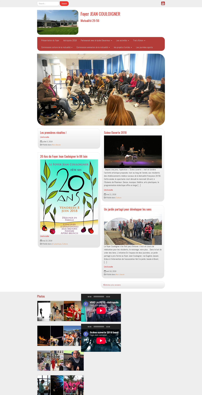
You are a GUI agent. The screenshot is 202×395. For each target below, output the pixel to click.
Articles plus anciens (113, 285)
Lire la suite (44, 137)
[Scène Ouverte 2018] (133, 151)
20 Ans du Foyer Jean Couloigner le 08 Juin (63, 156)
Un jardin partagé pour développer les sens (127, 209)
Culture (65, 244)
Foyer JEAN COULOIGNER (100, 13)
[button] (46, 90)
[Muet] (113, 296)
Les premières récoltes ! (53, 132)
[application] (101, 310)
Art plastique (56, 244)
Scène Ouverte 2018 (115, 132)
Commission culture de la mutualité (56, 47)
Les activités (122, 40)
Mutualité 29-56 (90, 20)
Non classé (56, 145)
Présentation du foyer (50, 40)
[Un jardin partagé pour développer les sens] (133, 228)
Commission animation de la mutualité (92, 47)
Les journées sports (144, 47)
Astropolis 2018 (70, 40)
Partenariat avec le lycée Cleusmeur (96, 40)
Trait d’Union (138, 40)
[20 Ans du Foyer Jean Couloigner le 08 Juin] (69, 197)
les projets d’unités (122, 47)
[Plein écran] (117, 296)
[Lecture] (84, 296)
